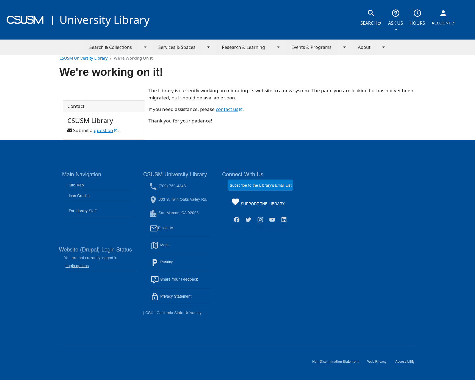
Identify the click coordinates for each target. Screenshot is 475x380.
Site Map (76, 185)
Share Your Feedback (178, 279)
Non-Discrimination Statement (337, 363)
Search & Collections (110, 47)
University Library (104, 19)
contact (229, 109)
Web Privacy (379, 363)
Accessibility (407, 363)
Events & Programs (311, 47)
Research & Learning (243, 47)
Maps (176, 248)
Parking (178, 265)
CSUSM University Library (83, 58)
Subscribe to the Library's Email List (261, 185)
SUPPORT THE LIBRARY (262, 204)
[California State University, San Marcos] (25, 20)
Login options (77, 265)
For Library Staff (82, 210)
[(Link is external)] (237, 220)
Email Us (185, 231)
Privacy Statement (185, 299)
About (364, 47)
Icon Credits (79, 195)
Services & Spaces (176, 47)
